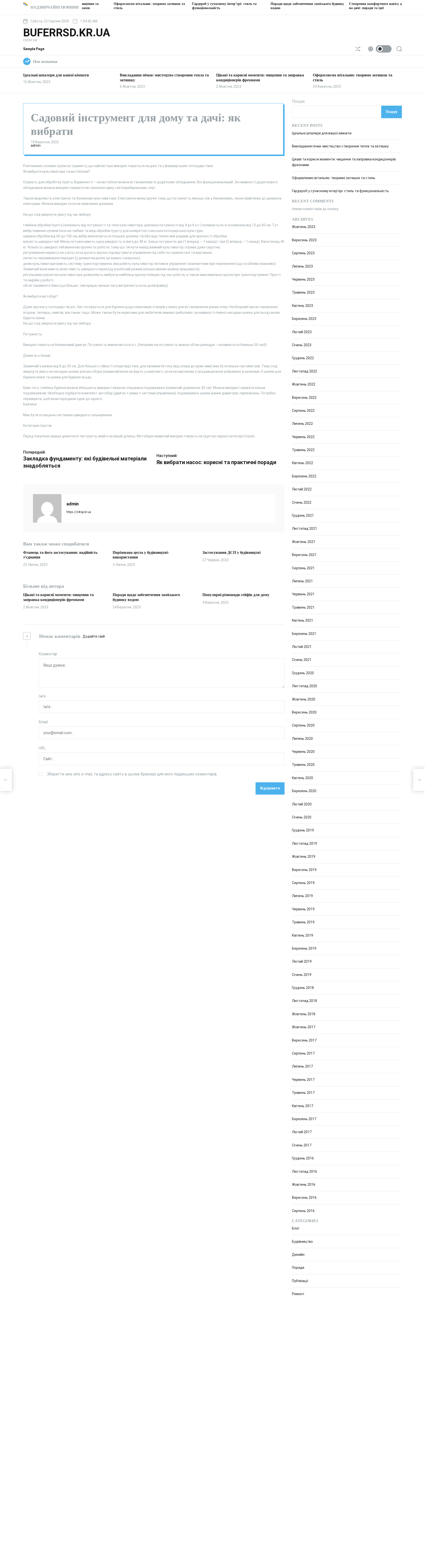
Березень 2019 (304, 948)
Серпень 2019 (303, 883)
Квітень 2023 (302, 306)
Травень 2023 (303, 292)
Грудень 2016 (303, 1158)
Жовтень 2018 (303, 1014)
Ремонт (298, 1294)
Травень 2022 (303, 450)
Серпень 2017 (303, 1053)
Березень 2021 (304, 634)
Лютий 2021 (302, 647)
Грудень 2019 (303, 830)
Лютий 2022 (302, 489)
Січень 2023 (301, 345)
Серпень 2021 (303, 568)
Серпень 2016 (303, 1211)
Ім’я (42, 696)
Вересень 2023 (304, 240)
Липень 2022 (302, 424)
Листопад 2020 (304, 686)
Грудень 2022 (303, 358)
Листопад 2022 (304, 371)
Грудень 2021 (303, 515)
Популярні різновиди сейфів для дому (235, 595)
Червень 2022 (303, 437)
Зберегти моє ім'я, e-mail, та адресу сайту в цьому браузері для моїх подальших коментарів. (132, 773)
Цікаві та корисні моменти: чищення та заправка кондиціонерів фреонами (58, 597)
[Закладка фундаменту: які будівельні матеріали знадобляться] (6, 780)
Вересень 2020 (304, 712)
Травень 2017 (303, 1093)
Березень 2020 (304, 791)
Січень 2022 (301, 502)
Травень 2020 (303, 765)
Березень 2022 (304, 476)
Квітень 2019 (302, 935)
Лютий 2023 (302, 332)
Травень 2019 (303, 922)
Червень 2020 (303, 752)
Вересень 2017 (304, 1040)
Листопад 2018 (304, 1001)
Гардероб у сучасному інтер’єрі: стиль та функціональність (340, 191)
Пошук (298, 101)
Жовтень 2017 (303, 1027)
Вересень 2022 (304, 398)
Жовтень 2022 (303, 384)
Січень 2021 (301, 660)
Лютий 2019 (302, 961)
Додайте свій (94, 636)
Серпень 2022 (303, 411)
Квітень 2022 (302, 463)
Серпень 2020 (303, 725)
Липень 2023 (302, 266)
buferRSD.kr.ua (66, 32)
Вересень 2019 (304, 870)
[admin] (47, 508)
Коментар (48, 654)
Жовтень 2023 (303, 227)
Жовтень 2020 (303, 699)
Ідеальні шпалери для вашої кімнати (56, 75)
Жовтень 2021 (303, 542)
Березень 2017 (304, 1119)
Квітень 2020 (302, 778)
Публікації (300, 1281)
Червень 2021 (303, 594)
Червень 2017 (303, 1080)
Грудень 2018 (303, 988)
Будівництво (302, 1241)
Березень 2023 (304, 319)
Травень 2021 (303, 607)
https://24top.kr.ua (78, 512)
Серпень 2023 (303, 253)
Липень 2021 (302, 581)
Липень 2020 (302, 739)
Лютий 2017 (302, 1132)
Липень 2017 (302, 1066)
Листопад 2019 (304, 843)
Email (43, 722)
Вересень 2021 (304, 555)
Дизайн (298, 1255)
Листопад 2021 (304, 528)
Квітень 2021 (302, 620)
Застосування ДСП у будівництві (231, 552)
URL (42, 748)
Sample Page (33, 49)
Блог (296, 1228)
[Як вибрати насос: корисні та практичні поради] (419, 780)
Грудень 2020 (303, 673)
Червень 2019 (303, 909)
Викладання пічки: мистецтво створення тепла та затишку (340, 146)
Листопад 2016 (304, 1171)
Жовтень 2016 (303, 1184)
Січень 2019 (301, 975)
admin (36, 145)
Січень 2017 (301, 1145)
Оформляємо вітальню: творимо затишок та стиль (333, 178)
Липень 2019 (302, 896)
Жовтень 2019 (303, 856)
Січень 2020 (301, 817)
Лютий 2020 (302, 804)
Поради (298, 1268)
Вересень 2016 (304, 1198)
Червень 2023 (303, 279)
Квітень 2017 (302, 1106)
